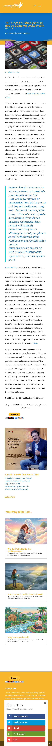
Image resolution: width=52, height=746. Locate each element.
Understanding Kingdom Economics (17, 486)
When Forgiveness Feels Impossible (16, 489)
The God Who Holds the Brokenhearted (18, 478)
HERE (35, 343)
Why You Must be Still (12, 484)
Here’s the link (10, 268)
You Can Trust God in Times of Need (17, 481)
